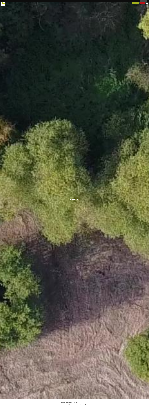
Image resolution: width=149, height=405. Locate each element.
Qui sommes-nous (125, 0)
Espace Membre (144, 0)
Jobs (133, 0)
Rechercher (148, 0)
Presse (136, 0)
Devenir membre (135, 3)
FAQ (128, 0)
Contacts (131, 0)
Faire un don (142, 3)
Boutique (138, 0)
